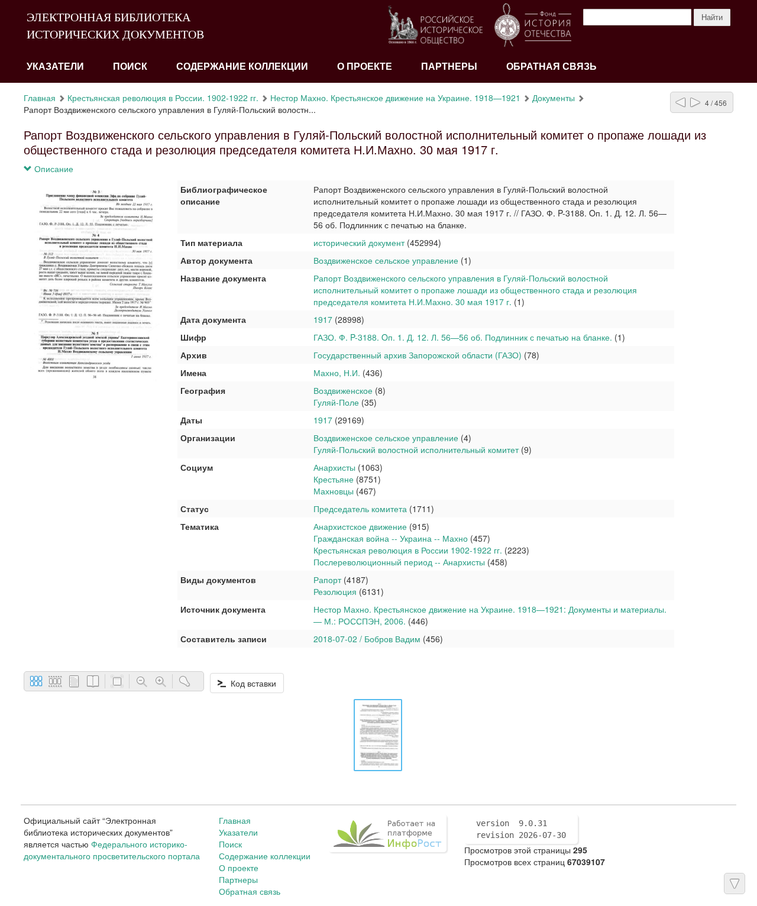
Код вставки (251, 683)
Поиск (130, 67)
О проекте (364, 67)
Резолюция (335, 591)
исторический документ (359, 242)
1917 (322, 319)
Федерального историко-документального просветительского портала (112, 850)
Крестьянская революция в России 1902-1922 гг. (407, 550)
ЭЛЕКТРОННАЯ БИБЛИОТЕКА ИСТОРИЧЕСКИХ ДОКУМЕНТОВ (115, 26)
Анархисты (334, 467)
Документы (553, 97)
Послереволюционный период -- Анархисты (399, 562)
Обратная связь (551, 67)
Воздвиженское (343, 390)
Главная (40, 97)
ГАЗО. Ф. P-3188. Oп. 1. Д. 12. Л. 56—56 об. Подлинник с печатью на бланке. (462, 337)
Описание (52, 168)
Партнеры (449, 67)
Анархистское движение (360, 526)
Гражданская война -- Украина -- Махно (390, 538)
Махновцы (333, 491)
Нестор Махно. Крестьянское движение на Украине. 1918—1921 (395, 97)
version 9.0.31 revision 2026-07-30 (521, 829)
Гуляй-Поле (336, 402)
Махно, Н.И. (336, 372)
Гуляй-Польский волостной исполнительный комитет (416, 449)
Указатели (55, 67)
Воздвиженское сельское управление (385, 260)
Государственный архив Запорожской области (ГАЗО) (417, 355)
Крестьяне (333, 479)
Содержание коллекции (242, 67)
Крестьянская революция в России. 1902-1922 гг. (162, 97)
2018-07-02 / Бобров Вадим (366, 639)
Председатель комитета (360, 509)
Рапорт (327, 579)
